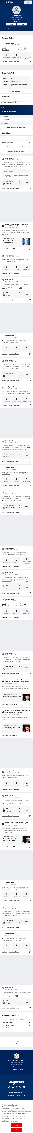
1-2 (25, 449)
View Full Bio (16, 91)
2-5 (21, 500)
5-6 (17, 368)
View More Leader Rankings (16, 127)
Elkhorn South (10, 181)
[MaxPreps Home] (9, 2)
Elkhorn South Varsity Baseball (18, 84)
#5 (16, 21)
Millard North (5, 606)
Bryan (3, 261)
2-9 (24, 166)
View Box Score (7, 1028)
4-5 (17, 996)
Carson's (4, 48)
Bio (8, 29)
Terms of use (10, 1098)
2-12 (27, 581)
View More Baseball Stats (16, 151)
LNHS (8, 923)
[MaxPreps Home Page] (11, 33)
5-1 (23, 915)
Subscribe (11, 1095)
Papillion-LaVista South (8, 393)
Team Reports (6, 238)
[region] (16, 1116)
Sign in (28, 2)
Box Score (4, 61)
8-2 (21, 804)
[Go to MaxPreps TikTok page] (9, 1087)
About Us (12, 1092)
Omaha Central (6, 474)
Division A (6, 123)
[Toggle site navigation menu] (2, 2)
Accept (16, 1125)
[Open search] (21, 2)
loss (25, 48)
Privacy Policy (20, 1095)
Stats (12, 29)
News (17, 29)
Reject (16, 1130)
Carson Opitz (16, 15)
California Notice (21, 1098)
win (25, 259)
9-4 (20, 661)
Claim (11, 24)
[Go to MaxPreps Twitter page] (20, 1087)
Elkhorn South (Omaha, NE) (16, 17)
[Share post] (30, 61)
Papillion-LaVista (6, 554)
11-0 (20, 288)
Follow (22, 24)
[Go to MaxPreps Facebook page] (24, 1087)
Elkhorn (4, 777)
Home (4, 29)
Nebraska (6, 119)
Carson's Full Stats (14, 61)
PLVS (7, 457)
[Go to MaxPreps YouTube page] (13, 1087)
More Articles (13, 249)
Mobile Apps (20, 1092)
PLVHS (8, 588)
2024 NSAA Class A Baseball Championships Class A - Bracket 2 (16, 176)
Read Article (5, 249)
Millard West (5, 50)
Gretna (3, 342)
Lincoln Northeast (6, 889)
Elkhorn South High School (16, 1061)
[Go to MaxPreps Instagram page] (16, 1087)
